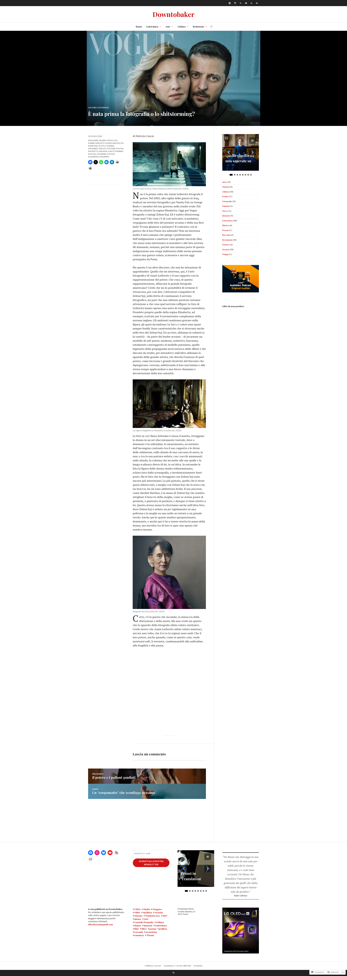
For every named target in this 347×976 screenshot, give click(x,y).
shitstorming (116, 151)
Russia (104, 151)
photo (103, 148)
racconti (138, 932)
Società (225, 249)
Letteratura (152, 26)
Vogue (111, 154)
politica (163, 928)
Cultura (182, 26)
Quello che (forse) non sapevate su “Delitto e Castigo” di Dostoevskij (240, 159)
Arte (168, 26)
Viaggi (225, 254)
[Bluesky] (241, 3)
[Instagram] (235, 3)
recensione (151, 932)
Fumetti (225, 206)
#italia (146, 909)
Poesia (225, 230)
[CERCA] (211, 27)
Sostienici (198, 965)
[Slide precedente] (229, 152)
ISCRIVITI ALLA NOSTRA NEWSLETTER (151, 863)
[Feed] (251, 3)
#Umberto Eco (152, 915)
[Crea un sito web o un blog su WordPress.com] (173, 973)
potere (112, 148)
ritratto (94, 151)
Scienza (225, 244)
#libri (103, 140)
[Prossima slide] (252, 152)
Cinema (225, 187)
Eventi (225, 196)
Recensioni (227, 240)
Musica (225, 225)
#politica (112, 140)
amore (137, 919)
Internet (93, 148)
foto (102, 146)
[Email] (90, 859)
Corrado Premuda (143, 922)
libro (144, 928)
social (92, 154)
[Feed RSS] (116, 852)
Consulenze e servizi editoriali (177, 965)
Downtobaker (173, 14)
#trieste (138, 915)
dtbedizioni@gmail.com (100, 924)
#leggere (93, 140)
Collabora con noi (153, 965)
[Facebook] (230, 3)
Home (139, 26)
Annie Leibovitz (97, 143)
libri (136, 928)
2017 (165, 915)
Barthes (93, 146)
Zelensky (104, 157)
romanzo (139, 935)
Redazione (198, 26)
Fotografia (103, 108)
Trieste (150, 935)
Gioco (225, 211)
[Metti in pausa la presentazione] (252, 140)
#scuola (159, 912)
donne (137, 925)
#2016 (137, 909)
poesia (152, 928)
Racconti (226, 235)
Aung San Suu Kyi (115, 143)
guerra (110, 146)
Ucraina (102, 154)
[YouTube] (246, 3)
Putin (120, 148)
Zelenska (93, 157)
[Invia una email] (257, 3)
